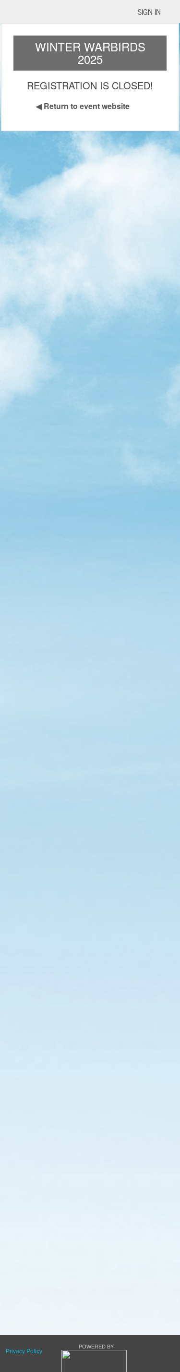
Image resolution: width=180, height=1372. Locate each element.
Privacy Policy (24, 1351)
